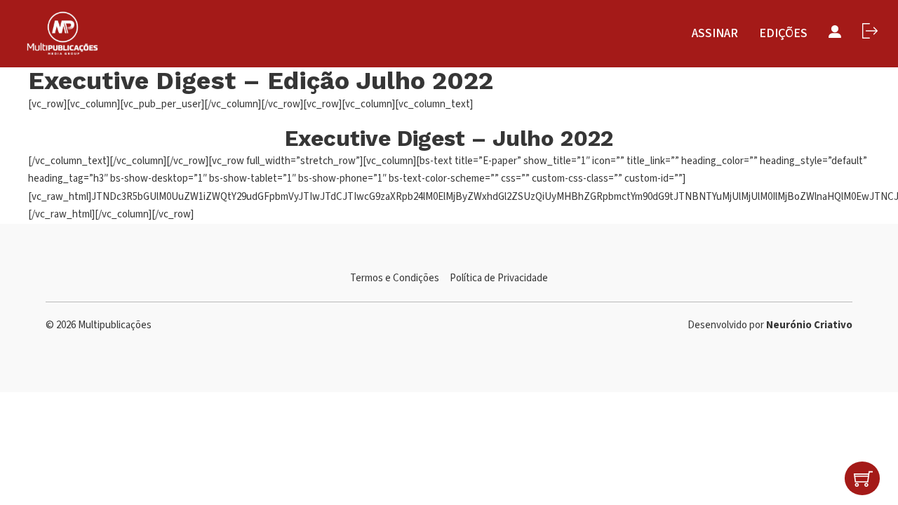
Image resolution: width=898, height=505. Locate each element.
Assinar (715, 33)
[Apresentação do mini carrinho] (863, 478)
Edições (783, 33)
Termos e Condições (394, 278)
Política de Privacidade (499, 278)
